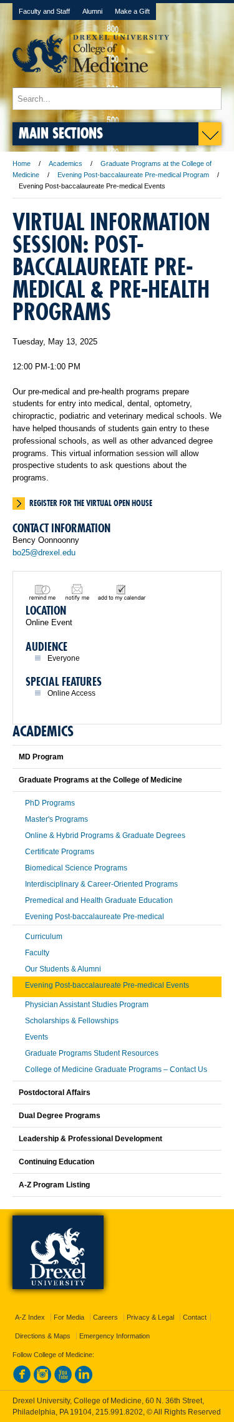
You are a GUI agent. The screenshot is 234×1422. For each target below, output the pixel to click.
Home (21, 163)
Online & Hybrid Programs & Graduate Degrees (105, 835)
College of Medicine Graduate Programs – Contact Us (116, 1069)
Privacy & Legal (150, 1317)
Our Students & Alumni (63, 969)
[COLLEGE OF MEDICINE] (90, 81)
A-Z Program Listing (54, 1185)
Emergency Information (114, 1336)
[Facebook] (21, 1381)
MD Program (41, 756)
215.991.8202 (119, 1412)
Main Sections (61, 133)
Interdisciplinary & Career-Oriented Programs (101, 884)
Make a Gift (132, 11)
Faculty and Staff (44, 11)
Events (36, 1037)
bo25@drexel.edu (44, 552)
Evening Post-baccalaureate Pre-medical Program (133, 174)
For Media (69, 1317)
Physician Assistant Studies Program (87, 1004)
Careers (105, 1317)
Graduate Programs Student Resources (91, 1053)
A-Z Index (30, 1317)
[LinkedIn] (83, 1381)
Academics (65, 163)
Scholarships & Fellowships (72, 1020)
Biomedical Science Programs (76, 868)
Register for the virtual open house (90, 503)
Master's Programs (56, 819)
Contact (195, 1317)
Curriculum (43, 936)
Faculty (37, 952)
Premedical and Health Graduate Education (99, 900)
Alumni (92, 11)
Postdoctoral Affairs (54, 1092)
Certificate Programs (59, 851)
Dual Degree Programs (59, 1115)
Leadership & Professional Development (90, 1138)
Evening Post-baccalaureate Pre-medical (94, 916)
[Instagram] (42, 1381)
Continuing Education (56, 1161)
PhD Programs (50, 803)
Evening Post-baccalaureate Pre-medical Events (107, 985)
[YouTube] (63, 1381)
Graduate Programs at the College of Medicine (100, 780)
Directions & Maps (43, 1336)
